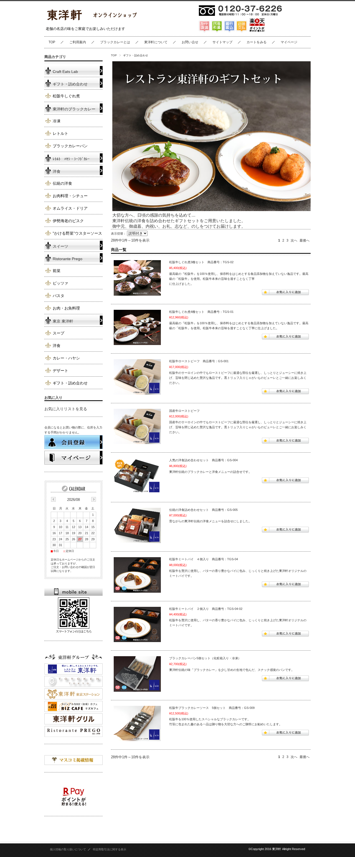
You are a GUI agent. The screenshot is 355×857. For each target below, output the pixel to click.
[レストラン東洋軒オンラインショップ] (91, 21)
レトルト (60, 133)
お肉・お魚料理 (66, 308)
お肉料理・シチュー (70, 196)
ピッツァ (60, 283)
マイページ (289, 42)
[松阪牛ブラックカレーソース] (137, 723)
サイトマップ (222, 42)
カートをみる (257, 42)
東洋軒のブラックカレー (74, 109)
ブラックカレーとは (115, 42)
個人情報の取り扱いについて (68, 849)
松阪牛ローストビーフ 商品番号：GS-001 (199, 361)
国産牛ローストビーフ (184, 410)
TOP (52, 42)
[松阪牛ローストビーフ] (137, 377)
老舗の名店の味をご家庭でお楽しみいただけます (85, 29)
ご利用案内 (77, 42)
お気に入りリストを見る (65, 409)
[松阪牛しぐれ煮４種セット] (137, 327)
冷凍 (56, 121)
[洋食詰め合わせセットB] (137, 525)
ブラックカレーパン (70, 146)
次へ (294, 240)
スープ (58, 333)
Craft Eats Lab (65, 72)
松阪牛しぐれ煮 (66, 96)
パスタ (58, 296)
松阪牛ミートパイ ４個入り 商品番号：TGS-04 (203, 559)
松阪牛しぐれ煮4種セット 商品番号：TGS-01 (201, 311)
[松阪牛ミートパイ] (137, 575)
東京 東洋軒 (63, 321)
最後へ (305, 240)
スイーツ (60, 246)
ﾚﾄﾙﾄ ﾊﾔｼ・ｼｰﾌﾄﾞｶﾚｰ (71, 159)
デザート (60, 371)
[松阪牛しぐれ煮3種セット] (137, 278)
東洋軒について (156, 42)
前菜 (56, 271)
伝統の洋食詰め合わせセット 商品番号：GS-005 (203, 509)
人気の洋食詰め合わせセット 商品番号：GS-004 (203, 460)
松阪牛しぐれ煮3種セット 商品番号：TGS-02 (201, 262)
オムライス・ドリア (70, 208)
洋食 (56, 171)
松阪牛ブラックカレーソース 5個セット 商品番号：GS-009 (212, 707)
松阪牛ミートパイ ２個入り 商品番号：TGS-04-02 (205, 608)
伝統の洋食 (62, 183)
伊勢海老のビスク (68, 221)
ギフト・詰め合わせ (70, 84)
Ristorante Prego (67, 259)
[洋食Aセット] (137, 476)
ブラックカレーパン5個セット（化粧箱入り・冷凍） (205, 658)
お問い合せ (190, 42)
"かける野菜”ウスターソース (77, 233)
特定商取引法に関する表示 (109, 849)
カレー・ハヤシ (66, 358)
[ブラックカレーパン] (137, 674)
